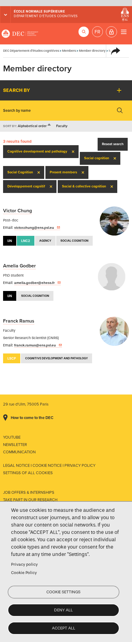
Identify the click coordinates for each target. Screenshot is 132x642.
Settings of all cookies (28, 472)
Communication (19, 452)
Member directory (92, 51)
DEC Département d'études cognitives (20, 33)
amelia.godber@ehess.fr (34, 283)
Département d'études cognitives (46, 16)
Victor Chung (17, 211)
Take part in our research (30, 499)
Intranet (111, 31)
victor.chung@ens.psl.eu (34, 227)
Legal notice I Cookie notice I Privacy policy (49, 465)
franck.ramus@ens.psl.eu (35, 345)
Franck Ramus (18, 321)
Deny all (63, 610)
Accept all (63, 628)
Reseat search (112, 144)
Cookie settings (63, 592)
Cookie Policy (24, 572)
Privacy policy (24, 564)
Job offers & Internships (28, 492)
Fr (97, 32)
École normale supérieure (39, 11)
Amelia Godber (19, 266)
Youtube (12, 437)
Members (69, 51)
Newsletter (15, 444)
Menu (123, 31)
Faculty (62, 126)
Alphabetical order (35, 126)
